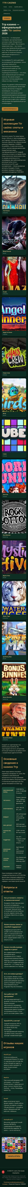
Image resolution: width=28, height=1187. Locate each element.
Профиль (7, 18)
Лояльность (7, 13)
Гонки (5, 7)
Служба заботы (18, 7)
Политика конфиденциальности (13, 1182)
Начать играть (14, 1156)
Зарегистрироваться (10, 109)
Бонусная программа (18, 10)
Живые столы (7, 10)
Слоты (10, 7)
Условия (4, 1184)
